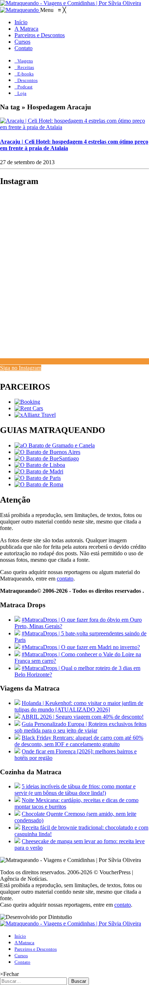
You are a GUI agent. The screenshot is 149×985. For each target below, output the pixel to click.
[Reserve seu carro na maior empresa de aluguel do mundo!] (28, 408)
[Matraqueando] (20, 10)
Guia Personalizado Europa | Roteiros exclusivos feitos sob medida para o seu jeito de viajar (80, 727)
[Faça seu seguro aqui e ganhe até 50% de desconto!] (35, 415)
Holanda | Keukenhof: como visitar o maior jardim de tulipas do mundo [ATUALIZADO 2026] (78, 706)
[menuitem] (20, 22)
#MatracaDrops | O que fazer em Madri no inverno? (81, 647)
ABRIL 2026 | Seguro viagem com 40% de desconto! (82, 717)
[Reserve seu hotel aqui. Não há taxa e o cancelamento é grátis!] (27, 402)
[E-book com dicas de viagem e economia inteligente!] (47, 452)
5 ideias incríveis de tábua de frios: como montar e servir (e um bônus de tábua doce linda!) (75, 789)
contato (65, 578)
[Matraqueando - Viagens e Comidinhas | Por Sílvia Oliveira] (70, 3)
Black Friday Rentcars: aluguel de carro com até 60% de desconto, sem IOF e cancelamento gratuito (78, 741)
